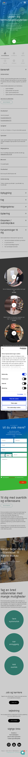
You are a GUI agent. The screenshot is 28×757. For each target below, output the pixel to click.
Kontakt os (13, 733)
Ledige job (14, 702)
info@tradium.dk (10, 752)
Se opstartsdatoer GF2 (6, 120)
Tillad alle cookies (14, 398)
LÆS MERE (3, 563)
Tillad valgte (14, 403)
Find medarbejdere (13, 734)
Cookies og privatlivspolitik (14, 738)
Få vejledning (14, 720)
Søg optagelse (6, 102)
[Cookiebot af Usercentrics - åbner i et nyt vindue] (20, 348)
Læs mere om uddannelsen (7, 98)
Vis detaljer (20, 394)
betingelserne (12, 477)
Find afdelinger (18, 752)
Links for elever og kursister (13, 736)
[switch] (24, 379)
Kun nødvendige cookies (14, 407)
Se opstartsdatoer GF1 (6, 117)
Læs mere (14, 292)
